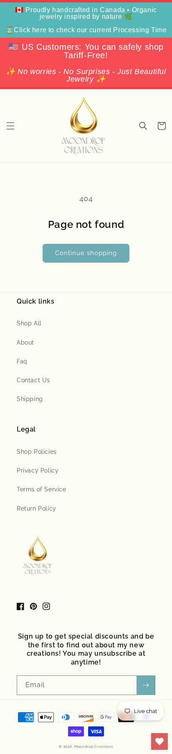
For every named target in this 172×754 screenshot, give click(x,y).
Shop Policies (37, 451)
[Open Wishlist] (159, 741)
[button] (10, 126)
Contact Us (33, 380)
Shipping (30, 399)
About (25, 342)
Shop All (29, 323)
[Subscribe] (146, 685)
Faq (22, 361)
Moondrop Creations (93, 746)
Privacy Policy (37, 470)
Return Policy (36, 508)
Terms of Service (41, 489)
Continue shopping (86, 253)
